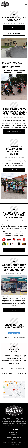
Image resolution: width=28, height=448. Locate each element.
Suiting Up (14, 434)
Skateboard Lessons (14, 432)
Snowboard (14, 436)
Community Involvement (14, 437)
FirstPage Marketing (14, 444)
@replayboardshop (20, 337)
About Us (14, 439)
